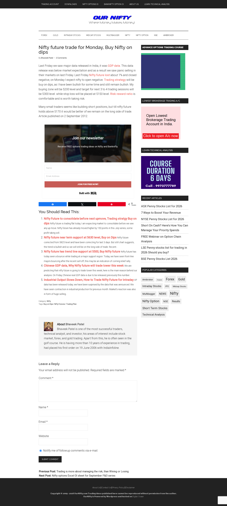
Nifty (49, 301)
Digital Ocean (138, 496)
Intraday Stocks (151, 286)
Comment (46, 378)
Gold (181, 279)
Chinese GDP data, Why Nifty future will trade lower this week (84, 265)
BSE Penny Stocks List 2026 (159, 258)
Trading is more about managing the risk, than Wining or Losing (92, 471)
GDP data (114, 65)
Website (44, 436)
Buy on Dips (48, 304)
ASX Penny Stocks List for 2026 (161, 206)
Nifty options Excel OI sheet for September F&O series (83, 475)
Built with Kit (88, 193)
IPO (167, 286)
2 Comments (61, 58)
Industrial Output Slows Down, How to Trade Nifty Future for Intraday (89, 279)
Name (43, 407)
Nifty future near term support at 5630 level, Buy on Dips (80, 237)
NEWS (162, 293)
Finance (159, 280)
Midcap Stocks (179, 286)
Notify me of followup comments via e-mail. (70, 450)
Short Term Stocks (154, 308)
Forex (170, 279)
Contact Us (106, 488)
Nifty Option (150, 301)
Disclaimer (130, 488)
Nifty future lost (99, 75)
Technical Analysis (153, 314)
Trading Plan (71, 304)
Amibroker (147, 279)
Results (176, 301)
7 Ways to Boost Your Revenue (161, 212)
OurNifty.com (113, 20)
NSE (165, 301)
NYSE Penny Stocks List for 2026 (162, 219)
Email (43, 421)
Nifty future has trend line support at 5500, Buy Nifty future (82, 251)
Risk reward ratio (121, 94)
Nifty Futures (59, 304)
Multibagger (148, 293)
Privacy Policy (118, 488)
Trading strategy (115, 79)
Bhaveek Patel (75, 324)
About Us (96, 488)
